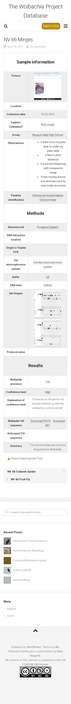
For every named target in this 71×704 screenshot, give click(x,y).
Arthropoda (39, 195)
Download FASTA (41, 421)
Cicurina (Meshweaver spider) (30, 560)
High (47, 392)
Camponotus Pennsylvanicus (30, 540)
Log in (10, 615)
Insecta (50, 195)
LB (47, 277)
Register (11, 608)
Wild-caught (48, 124)
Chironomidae (48, 199)
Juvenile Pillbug (21, 579)
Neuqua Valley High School (47, 134)
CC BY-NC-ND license (35, 664)
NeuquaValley (38, 46)
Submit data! (51, 26)
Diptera (59, 195)
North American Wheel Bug (28, 550)
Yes (48, 381)
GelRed (48, 285)
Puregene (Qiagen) (47, 227)
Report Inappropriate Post (27, 458)
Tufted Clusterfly (22, 570)
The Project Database (35, 11)
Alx (57, 647)
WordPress (34, 647)
